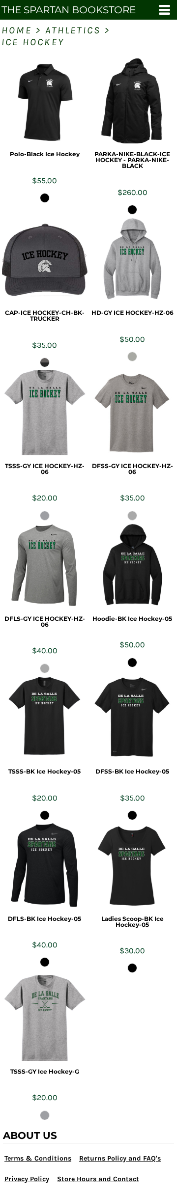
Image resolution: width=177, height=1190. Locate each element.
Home (16, 30)
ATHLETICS (73, 30)
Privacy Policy (26, 1179)
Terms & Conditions (37, 1158)
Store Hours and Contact (98, 1179)
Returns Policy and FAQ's (120, 1158)
